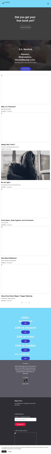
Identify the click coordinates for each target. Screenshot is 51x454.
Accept (4, 451)
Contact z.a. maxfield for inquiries (22, 416)
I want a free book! (25, 27)
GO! (25, 323)
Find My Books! (25, 68)
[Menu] (48, 3)
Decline (10, 451)
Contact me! (20, 424)
